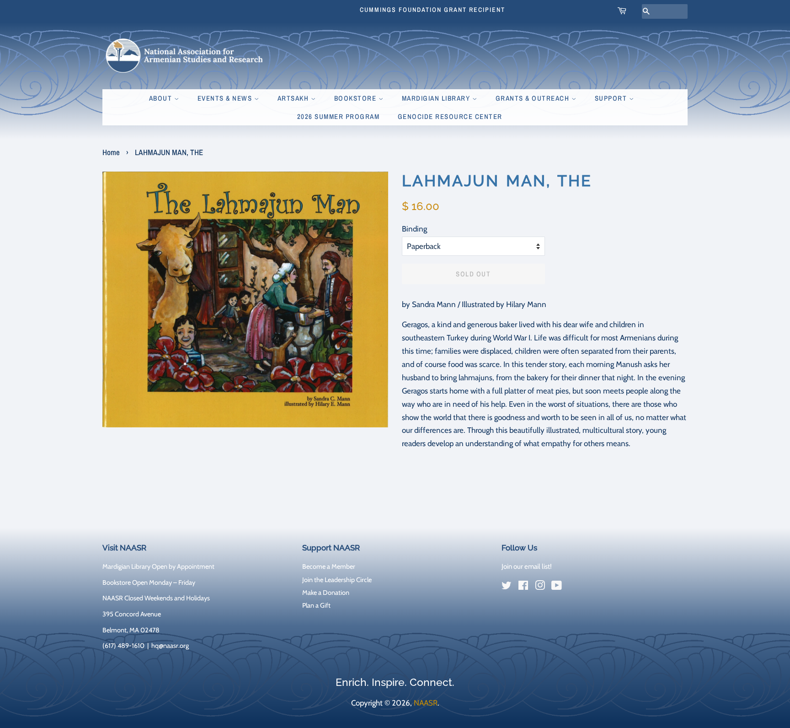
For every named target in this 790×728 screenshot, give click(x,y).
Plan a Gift (316, 605)
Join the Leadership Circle (337, 580)
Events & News (226, 98)
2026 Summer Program (338, 116)
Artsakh (294, 98)
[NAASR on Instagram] (540, 587)
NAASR (426, 702)
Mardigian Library (437, 98)
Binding (414, 228)
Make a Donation (325, 592)
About (161, 98)
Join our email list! (527, 566)
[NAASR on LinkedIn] (573, 587)
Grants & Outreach (533, 98)
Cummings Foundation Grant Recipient (432, 9)
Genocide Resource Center (450, 116)
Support (612, 98)
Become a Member (328, 566)
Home (111, 152)
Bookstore (356, 98)
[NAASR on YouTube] (556, 587)
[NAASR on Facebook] (523, 587)
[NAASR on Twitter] (507, 587)
